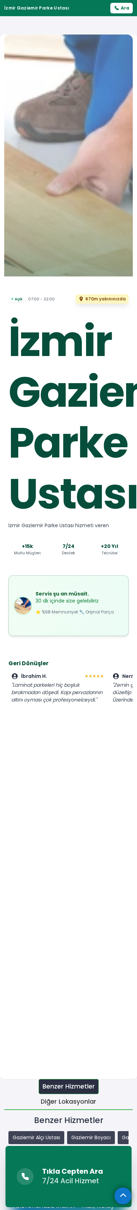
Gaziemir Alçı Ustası (36, 1137)
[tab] (69, 1086)
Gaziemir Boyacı (91, 1137)
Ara (125, 8)
